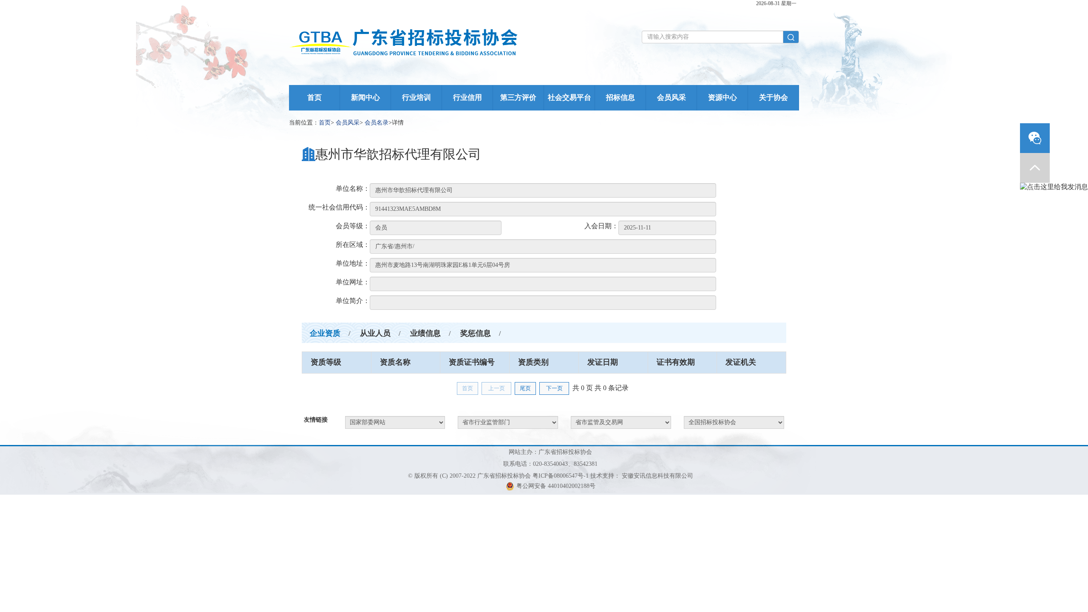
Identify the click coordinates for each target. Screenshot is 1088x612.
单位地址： (353, 263)
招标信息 (620, 98)
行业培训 (416, 98)
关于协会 (773, 98)
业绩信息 (425, 333)
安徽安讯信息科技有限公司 (657, 476)
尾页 (525, 388)
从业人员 (375, 333)
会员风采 (671, 98)
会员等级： (353, 226)
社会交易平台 (569, 98)
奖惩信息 (475, 333)
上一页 (496, 388)
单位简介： (353, 300)
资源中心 (722, 98)
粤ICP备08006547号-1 (561, 476)
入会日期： (601, 226)
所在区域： (353, 244)
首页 (314, 98)
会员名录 (376, 122)
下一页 (554, 388)
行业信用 (467, 98)
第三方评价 (518, 98)
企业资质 (325, 333)
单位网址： (353, 282)
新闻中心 (365, 98)
